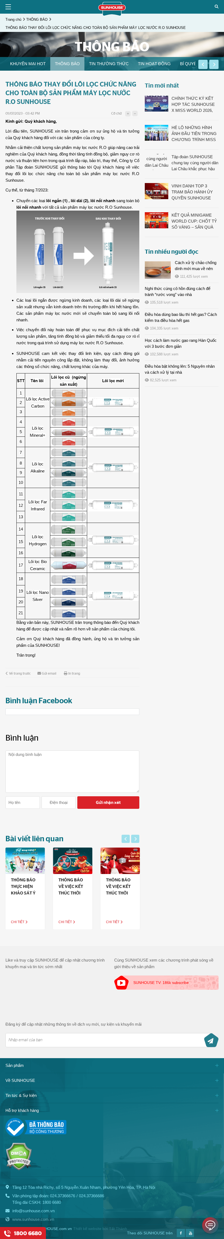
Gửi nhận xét (108, 802)
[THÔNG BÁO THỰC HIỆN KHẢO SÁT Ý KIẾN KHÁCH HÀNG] (25, 861)
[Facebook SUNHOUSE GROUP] (181, 1235)
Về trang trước (20, 673)
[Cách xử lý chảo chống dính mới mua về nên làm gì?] (158, 270)
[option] (27, 64)
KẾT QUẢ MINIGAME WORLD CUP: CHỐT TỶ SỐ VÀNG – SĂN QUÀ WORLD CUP (194, 221)
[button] (203, 64)
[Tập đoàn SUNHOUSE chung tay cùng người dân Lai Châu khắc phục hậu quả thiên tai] (156, 162)
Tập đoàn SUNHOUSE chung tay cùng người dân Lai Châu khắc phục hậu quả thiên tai (195, 163)
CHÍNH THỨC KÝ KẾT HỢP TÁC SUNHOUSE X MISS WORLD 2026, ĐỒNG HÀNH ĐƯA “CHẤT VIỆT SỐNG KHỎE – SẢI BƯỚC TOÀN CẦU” (193, 104)
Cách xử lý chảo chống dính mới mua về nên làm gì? (195, 268)
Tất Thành (118, 1228)
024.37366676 (62, 1195)
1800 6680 (51, 1202)
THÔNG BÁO (37, 19)
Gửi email (49, 673)
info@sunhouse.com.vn (33, 1210)
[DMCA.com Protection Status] (18, 1169)
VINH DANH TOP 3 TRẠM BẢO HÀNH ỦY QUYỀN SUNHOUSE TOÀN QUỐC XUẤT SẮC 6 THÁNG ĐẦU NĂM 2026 (195, 192)
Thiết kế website (87, 1228)
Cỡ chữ (116, 113)
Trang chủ (13, 19)
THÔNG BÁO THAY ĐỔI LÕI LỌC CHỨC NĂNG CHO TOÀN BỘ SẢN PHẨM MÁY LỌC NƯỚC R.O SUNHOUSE (95, 28)
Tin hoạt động (154, 63)
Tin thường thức (109, 63)
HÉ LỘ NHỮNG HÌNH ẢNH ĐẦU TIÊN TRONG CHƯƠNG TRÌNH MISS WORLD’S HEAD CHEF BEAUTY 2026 (194, 134)
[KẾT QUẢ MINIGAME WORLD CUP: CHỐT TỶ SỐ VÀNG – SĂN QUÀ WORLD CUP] (156, 220)
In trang (74, 673)
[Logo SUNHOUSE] (112, 14)
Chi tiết (18, 922)
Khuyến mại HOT (28, 63)
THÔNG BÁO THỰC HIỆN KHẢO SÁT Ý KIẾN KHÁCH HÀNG (23, 893)
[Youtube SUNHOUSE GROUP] (190, 1235)
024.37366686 (91, 1195)
